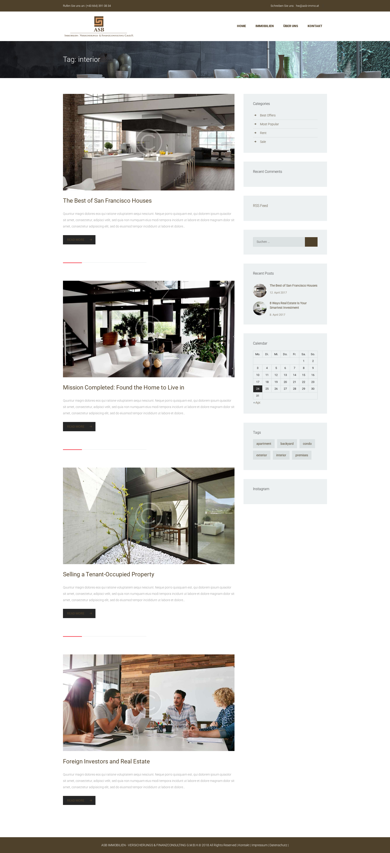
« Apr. (257, 402)
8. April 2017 (277, 314)
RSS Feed (260, 206)
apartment (263, 443)
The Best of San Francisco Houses (107, 200)
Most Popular (269, 124)
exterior (261, 455)
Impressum (259, 845)
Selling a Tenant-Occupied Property (108, 574)
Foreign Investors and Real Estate (106, 761)
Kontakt (244, 845)
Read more (75, 239)
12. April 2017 (278, 292)
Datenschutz (278, 845)
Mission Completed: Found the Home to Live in (123, 387)
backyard (287, 443)
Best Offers (268, 115)
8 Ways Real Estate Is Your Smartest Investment (288, 305)
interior (281, 455)
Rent (263, 133)
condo (307, 443)
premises (301, 455)
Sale (263, 142)
